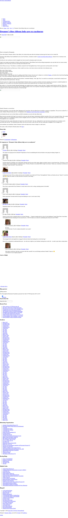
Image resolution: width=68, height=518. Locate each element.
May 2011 (5, 403)
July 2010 (5, 415)
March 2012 (5, 391)
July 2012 (5, 386)
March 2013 (5, 377)
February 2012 (6, 392)
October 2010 (5, 411)
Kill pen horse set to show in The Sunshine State (13, 308)
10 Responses (14, 139)
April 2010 (5, 418)
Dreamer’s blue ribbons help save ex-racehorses (21, 31)
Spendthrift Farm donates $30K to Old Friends (12, 312)
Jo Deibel (5, 150)
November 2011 (6, 396)
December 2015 (6, 337)
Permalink (20, 150)
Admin (1, 515)
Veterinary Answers (7, 22)
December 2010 (6, 409)
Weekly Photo (6, 26)
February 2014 (6, 364)
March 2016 (5, 334)
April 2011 (5, 404)
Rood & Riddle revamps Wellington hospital (12, 317)
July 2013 (5, 372)
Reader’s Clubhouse (7, 23)
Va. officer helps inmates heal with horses (11, 313)
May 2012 (5, 389)
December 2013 (6, 366)
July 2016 (5, 329)
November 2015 (6, 339)
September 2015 (6, 341)
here (23, 126)
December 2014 (6, 352)
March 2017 (5, 322)
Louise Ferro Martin (7, 172)
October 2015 (5, 340)
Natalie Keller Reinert (7, 236)
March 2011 (5, 405)
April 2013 (5, 375)
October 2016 (5, 325)
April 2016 (5, 333)
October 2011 (5, 397)
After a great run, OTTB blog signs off (11, 306)
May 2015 (5, 346)
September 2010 (6, 412)
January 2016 (5, 336)
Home (4, 18)
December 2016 (6, 323)
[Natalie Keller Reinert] (5, 235)
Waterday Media (8, 512)
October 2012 (5, 383)
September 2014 (6, 355)
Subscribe (5, 24)
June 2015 (5, 345)
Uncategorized (7, 139)
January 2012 (5, 393)
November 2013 (6, 367)
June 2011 (5, 402)
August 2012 (5, 385)
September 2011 (6, 398)
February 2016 (6, 335)
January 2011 (5, 408)
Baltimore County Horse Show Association (36, 111)
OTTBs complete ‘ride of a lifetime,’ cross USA (13, 316)
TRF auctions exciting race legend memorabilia (12, 311)
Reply (24, 150)
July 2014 (5, 358)
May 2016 (5, 331)
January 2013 (5, 379)
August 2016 (5, 328)
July (11, 28)
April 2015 (5, 347)
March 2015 (5, 348)
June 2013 (5, 373)
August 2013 (5, 371)
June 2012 (5, 387)
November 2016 (6, 324)
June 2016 (5, 330)
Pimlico (50, 75)
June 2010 (5, 416)
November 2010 (6, 410)
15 (13, 28)
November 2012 (6, 381)
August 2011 (5, 399)
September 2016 (6, 327)
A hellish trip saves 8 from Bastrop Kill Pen (12, 310)
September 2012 (6, 384)
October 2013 (5, 368)
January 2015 (5, 350)
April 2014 (5, 361)
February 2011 (6, 406)
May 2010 (5, 417)
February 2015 (6, 349)
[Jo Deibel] (5, 149)
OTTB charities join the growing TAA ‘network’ (13, 314)
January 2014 (5, 365)
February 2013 (6, 378)
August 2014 (5, 356)
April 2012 (5, 390)
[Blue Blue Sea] (5, 203)
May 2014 (5, 360)
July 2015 (5, 343)
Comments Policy (6, 21)
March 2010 (5, 420)
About (4, 20)
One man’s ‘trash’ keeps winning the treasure (12, 307)
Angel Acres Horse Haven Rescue (45, 56)
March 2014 (5, 362)
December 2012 (6, 380)
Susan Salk (4, 34)
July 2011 (5, 400)
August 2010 (5, 414)
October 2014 (5, 354)
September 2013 (6, 370)
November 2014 (6, 353)
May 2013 (5, 374)
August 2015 (5, 342)
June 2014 (5, 359)
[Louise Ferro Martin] (5, 171)
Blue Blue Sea (6, 204)
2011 (8, 28)
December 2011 (6, 395)
